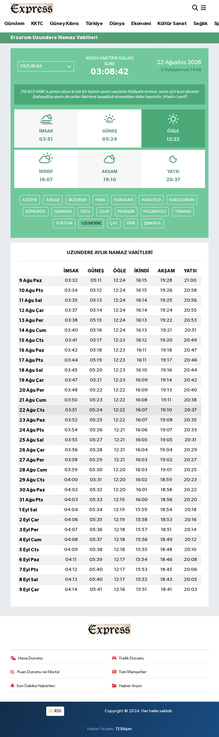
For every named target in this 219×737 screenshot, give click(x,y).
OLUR (104, 211)
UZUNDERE (91, 223)
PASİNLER (126, 211)
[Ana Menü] (203, 8)
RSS (57, 711)
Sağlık (200, 23)
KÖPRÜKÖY (35, 211)
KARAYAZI (151, 200)
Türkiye (94, 23)
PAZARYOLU (154, 211)
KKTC (37, 23)
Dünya (117, 23)
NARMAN (63, 211)
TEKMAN (183, 211)
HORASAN (123, 200)
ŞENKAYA (152, 223)
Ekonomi (141, 23)
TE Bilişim (123, 729)
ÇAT (114, 223)
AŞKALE (53, 200)
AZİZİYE (29, 200)
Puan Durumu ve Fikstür (38, 672)
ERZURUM (77, 200)
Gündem (14, 23)
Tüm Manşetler (133, 672)
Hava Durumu (30, 658)
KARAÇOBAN (181, 200)
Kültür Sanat (171, 23)
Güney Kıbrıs (64, 23)
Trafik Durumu (131, 658)
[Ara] (195, 8)
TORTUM (64, 223)
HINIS (100, 200)
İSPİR (131, 223)
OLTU (85, 211)
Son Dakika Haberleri (36, 686)
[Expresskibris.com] (32, 8)
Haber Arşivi (130, 686)
